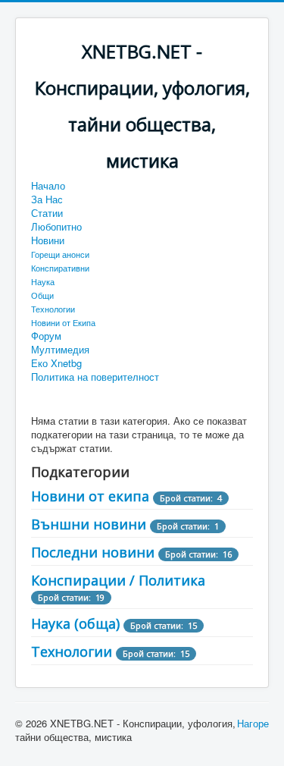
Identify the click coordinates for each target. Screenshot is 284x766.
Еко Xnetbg (56, 363)
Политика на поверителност (95, 377)
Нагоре (253, 723)
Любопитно (56, 227)
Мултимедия (60, 349)
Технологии (53, 309)
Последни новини (92, 552)
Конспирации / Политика (118, 580)
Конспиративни (60, 268)
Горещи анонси (60, 254)
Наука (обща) (75, 623)
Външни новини (88, 524)
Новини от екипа (90, 496)
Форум (46, 336)
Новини (47, 240)
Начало (48, 186)
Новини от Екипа (63, 322)
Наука (43, 281)
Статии (47, 213)
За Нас (47, 199)
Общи (42, 295)
